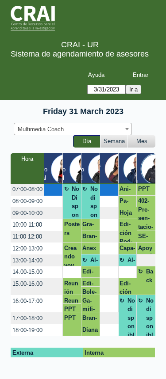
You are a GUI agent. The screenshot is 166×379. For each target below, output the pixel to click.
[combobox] (73, 129)
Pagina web (125, 202)
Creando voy (70, 255)
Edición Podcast (126, 232)
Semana (114, 141)
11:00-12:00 (27, 236)
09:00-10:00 (27, 213)
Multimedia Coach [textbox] (41, 129)
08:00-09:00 (27, 201)
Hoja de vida (126, 214)
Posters (72, 228)
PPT (144, 189)
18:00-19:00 (27, 330)
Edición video (127, 287)
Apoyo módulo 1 (146, 249)
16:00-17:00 (27, 301)
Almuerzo (94, 261)
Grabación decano (89, 226)
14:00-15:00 (27, 272)
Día (86, 141)
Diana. (90, 331)
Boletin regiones (89, 291)
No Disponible (75, 202)
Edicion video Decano (89, 273)
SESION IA (145, 238)
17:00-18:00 (27, 318)
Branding (89, 238)
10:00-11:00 (27, 224)
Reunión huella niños (72, 287)
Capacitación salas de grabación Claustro (127, 249)
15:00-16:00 (27, 283)
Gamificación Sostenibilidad (88, 304)
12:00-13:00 (27, 248)
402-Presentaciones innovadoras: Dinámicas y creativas (145, 214)
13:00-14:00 (27, 260)
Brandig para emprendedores (90, 319)
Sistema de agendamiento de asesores (80, 53)
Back (149, 276)
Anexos (89, 249)
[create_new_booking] (53, 190)
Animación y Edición (125, 190)
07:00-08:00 (27, 189)
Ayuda (96, 75)
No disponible (94, 202)
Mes (141, 141)
